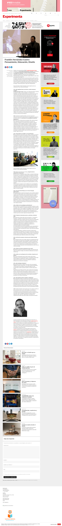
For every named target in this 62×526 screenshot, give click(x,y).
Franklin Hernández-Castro (32, 70)
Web (4, 469)
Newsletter (32, 20)
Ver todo (28, 20)
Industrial (12, 20)
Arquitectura (8, 20)
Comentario (6, 445)
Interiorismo (16, 20)
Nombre (5, 460)
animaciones (29, 331)
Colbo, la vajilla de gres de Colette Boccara (28, 367)
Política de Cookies (31, 524)
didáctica (15, 329)
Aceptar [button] (59, 524)
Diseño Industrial (10, 73)
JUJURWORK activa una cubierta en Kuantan (28, 396)
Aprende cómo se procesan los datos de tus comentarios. (27, 480)
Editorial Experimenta (6, 499)
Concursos (20, 20)
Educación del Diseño (9, 74)
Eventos (24, 20)
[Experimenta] (12, 16)
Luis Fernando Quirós (10, 70)
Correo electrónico (8, 464)
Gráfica (4, 20)
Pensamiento (11, 76)
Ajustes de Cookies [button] (54, 524)
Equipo (4, 500)
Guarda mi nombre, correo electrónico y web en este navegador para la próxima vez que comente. (17, 474)
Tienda (36, 20)
